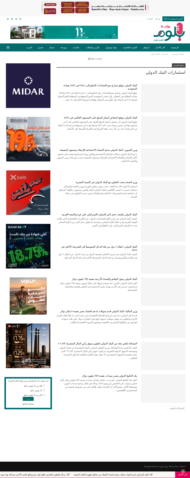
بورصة (63, 47)
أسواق (146, 47)
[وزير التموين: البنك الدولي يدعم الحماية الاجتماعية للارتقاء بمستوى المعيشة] (163, 162)
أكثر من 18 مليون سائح (33, 395)
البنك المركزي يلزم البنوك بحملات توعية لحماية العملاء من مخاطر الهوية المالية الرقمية (130, 474)
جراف (51, 47)
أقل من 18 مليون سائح (33, 386)
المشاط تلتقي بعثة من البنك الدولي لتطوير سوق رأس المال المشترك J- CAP (97, 343)
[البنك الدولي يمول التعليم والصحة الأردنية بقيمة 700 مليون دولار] (163, 291)
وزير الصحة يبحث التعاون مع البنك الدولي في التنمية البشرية (106, 182)
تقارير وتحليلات (93, 47)
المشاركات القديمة (177, 408)
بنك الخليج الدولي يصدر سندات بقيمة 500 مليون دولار (109, 375)
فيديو (40, 47)
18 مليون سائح (36, 390)
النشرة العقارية (130, 47)
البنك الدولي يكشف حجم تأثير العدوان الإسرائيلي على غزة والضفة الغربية (99, 214)
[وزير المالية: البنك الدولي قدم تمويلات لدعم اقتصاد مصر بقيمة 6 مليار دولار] (163, 324)
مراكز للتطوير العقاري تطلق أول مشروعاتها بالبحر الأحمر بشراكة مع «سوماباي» (50, 474)
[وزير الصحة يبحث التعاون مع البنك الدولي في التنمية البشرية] (163, 195)
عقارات (76, 47)
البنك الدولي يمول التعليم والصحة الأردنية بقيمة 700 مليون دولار (104, 279)
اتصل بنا (150, 19)
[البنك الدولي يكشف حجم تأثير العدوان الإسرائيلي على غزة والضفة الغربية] (163, 227)
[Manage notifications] (183, 471)
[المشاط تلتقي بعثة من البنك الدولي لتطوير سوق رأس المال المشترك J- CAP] (163, 356)
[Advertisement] (95, 438)
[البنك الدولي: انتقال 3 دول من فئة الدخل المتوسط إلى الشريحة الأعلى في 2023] (163, 259)
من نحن (157, 19)
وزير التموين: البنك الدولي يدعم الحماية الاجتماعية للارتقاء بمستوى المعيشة (98, 150)
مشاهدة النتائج (28, 404)
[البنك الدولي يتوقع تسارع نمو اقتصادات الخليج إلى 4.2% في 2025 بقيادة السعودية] (163, 98)
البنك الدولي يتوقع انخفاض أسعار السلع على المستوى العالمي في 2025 (100, 117)
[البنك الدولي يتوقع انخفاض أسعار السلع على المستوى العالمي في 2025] (163, 130)
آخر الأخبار (160, 47)
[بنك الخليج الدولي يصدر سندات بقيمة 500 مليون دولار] (163, 388)
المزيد (29, 47)
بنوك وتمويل (111, 47)
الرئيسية (175, 47)
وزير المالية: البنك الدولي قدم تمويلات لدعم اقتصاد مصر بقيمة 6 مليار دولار (98, 311)
